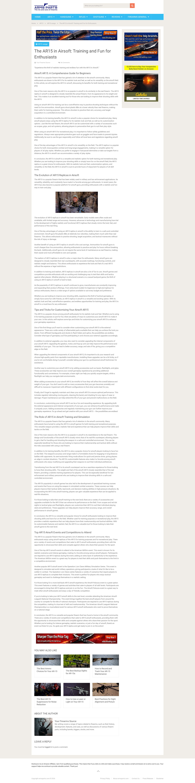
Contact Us (135, 778)
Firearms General (137, 17)
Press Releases (148, 778)
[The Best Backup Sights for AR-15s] (76, 661)
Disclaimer (160, 778)
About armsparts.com (121, 778)
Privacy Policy (105, 778)
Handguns (65, 17)
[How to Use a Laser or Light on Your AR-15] (76, 689)
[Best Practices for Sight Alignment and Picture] (105, 689)
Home (38, 17)
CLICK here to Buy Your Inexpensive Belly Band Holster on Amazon (141, 68)
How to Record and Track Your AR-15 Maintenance (103, 671)
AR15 (50, 17)
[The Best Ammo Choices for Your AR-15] (47, 660)
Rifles (82, 17)
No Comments (65, 62)
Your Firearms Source (43, 62)
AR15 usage (51, 23)
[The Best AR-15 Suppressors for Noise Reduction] (47, 689)
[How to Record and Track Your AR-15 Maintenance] (105, 660)
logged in (48, 747)
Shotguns (98, 17)
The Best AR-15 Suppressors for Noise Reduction (47, 702)
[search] (132, 5)
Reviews (116, 17)
